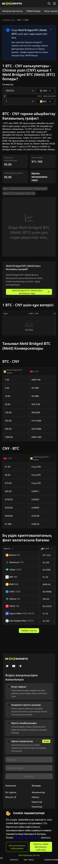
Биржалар (37, 806)
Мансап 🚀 (10, 797)
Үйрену (35, 797)
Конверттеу (8, 19)
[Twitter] (7, 666)
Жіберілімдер (33, 11)
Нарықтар (37, 801)
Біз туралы (10, 792)
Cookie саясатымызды (27, 837)
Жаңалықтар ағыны (12, 11)
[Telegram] (20, 666)
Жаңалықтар (38, 792)
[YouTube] (13, 666)
